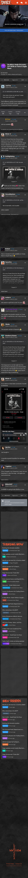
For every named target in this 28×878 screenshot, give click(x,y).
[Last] (26, 80)
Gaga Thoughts (14, 563)
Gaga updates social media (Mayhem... (13, 554)
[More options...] (25, 86)
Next (22, 80)
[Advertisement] (14, 47)
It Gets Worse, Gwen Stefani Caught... (13, 597)
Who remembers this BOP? (10, 610)
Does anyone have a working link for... (13, 579)
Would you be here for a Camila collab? (13, 560)
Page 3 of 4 (15, 80)
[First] (2, 80)
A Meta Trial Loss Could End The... (12, 628)
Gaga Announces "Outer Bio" (10, 573)
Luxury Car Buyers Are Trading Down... (13, 591)
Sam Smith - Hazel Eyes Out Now (12, 635)
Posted (11, 87)
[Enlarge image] (14, 178)
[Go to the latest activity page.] (17, 2)
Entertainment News (17, 587)
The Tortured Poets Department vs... (13, 604)
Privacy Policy (10, 863)
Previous (6, 80)
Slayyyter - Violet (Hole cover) (11, 585)
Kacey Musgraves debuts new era (12, 616)
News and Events (17, 74)
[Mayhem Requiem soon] (14, 17)
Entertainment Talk (15, 550)
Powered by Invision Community (14, 865)
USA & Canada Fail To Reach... (11, 566)
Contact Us (18, 863)
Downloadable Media (13, 581)
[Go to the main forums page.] (21, 2)
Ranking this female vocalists (10, 548)
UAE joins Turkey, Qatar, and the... (12, 622)
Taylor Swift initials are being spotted (13, 641)
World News (13, 569)
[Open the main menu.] (26, 2)
